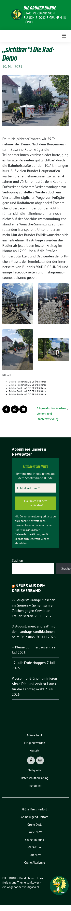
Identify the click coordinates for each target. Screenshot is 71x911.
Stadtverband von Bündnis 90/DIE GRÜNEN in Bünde (45, 17)
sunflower (33, 882)
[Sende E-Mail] (23, 409)
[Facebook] (31, 760)
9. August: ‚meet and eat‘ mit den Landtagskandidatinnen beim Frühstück (33, 631)
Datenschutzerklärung (28, 534)
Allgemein (43, 408)
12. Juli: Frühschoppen (29, 662)
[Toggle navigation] (64, 36)
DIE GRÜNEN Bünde (40, 7)
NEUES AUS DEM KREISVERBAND (29, 588)
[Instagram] (40, 760)
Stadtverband (59, 408)
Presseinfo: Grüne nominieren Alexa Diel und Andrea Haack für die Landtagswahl (34, 683)
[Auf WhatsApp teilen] (15, 409)
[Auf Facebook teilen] (6, 409)
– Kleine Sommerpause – (31, 647)
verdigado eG (31, 887)
